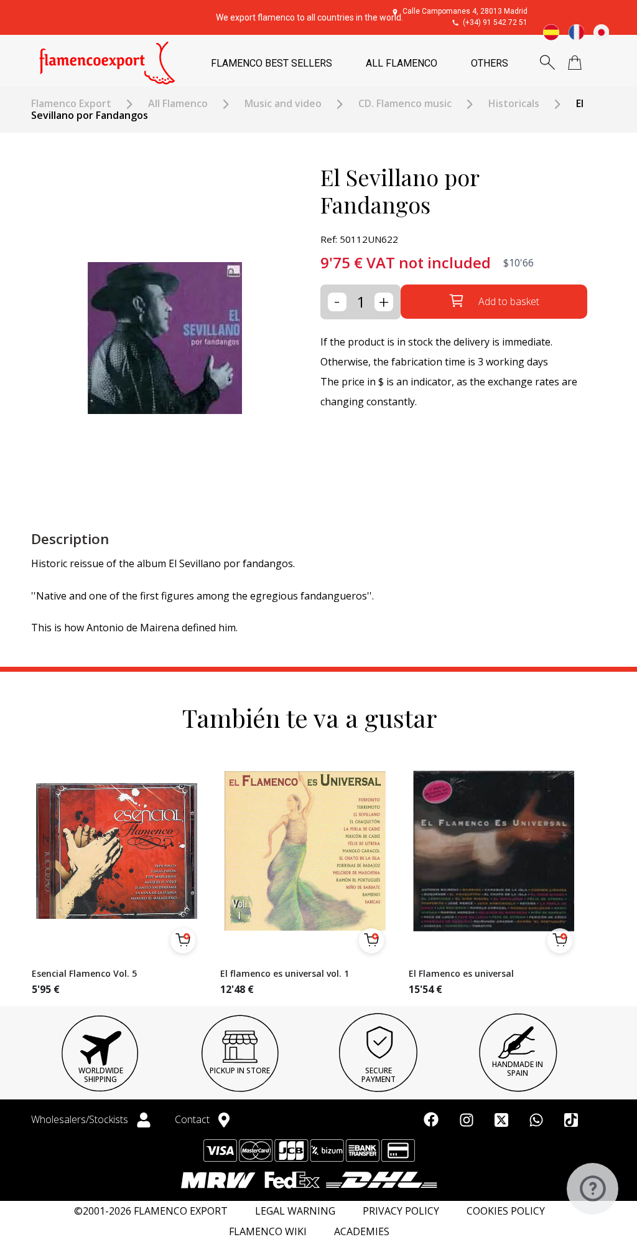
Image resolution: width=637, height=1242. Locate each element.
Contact (193, 1119)
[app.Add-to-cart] (182, 940)
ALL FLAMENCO (401, 63)
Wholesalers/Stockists (81, 1119)
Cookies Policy (506, 1211)
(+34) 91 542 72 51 (495, 22)
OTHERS (489, 63)
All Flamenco (178, 104)
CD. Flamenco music (405, 104)
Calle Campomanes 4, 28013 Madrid (465, 11)
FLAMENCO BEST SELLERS (271, 63)
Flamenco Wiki (268, 1232)
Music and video (283, 104)
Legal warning (295, 1211)
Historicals (513, 104)
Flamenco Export (71, 104)
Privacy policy (401, 1211)
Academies (361, 1232)
